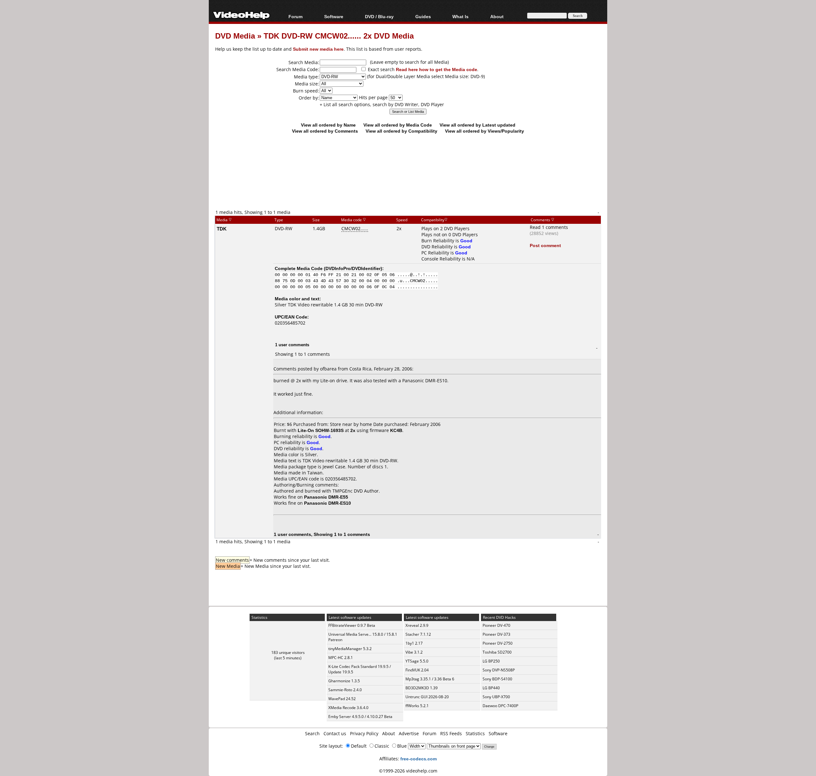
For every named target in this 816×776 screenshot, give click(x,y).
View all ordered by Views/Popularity (484, 131)
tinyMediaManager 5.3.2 (350, 648)
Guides (423, 16)
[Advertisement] (408, 182)
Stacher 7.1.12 (418, 634)
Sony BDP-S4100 (497, 679)
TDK (222, 228)
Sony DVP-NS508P (499, 670)
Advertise (409, 733)
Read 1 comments (549, 227)
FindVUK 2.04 (417, 670)
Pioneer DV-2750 (498, 643)
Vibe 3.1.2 (414, 652)
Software (333, 16)
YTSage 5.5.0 (416, 661)
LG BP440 (491, 688)
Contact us (335, 733)
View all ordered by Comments (325, 131)
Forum (295, 16)
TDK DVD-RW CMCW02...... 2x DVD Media (339, 35)
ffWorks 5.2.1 (417, 705)
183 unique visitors (288, 652)
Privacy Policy (364, 733)
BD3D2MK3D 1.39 (421, 688)
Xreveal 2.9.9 (416, 625)
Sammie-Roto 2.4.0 (345, 689)
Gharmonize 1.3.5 (344, 681)
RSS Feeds (451, 733)
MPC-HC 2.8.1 (340, 657)
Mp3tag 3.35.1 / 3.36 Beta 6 (429, 679)
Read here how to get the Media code (436, 69)
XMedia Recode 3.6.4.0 (348, 707)
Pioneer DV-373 (496, 634)
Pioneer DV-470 (496, 625)
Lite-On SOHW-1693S (321, 430)
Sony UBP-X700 (496, 696)
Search (312, 733)
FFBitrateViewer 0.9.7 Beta (351, 625)
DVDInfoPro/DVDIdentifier (353, 268)
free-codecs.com (418, 759)
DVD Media (235, 35)
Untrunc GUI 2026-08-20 (427, 696)
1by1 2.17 (414, 643)
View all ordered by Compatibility (401, 131)
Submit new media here (318, 49)
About (388, 733)
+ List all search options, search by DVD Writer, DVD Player (382, 104)
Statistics (475, 733)
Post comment (545, 245)
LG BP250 (491, 661)
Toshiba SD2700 (497, 652)
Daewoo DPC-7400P (500, 705)
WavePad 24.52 (342, 698)
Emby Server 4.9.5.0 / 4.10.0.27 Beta (360, 716)
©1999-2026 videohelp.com (408, 771)
